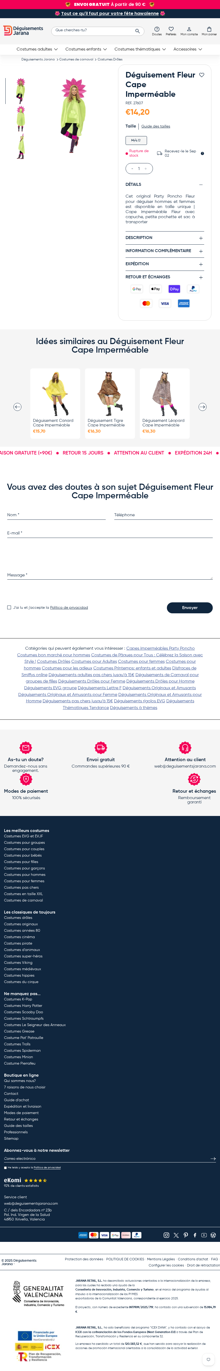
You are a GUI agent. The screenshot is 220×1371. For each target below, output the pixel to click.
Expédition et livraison (22, 1106)
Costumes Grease (19, 1031)
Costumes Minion (18, 1057)
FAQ (214, 1259)
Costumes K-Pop (18, 999)
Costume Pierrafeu (19, 1063)
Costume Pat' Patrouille (23, 1038)
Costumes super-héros (23, 956)
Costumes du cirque (21, 982)
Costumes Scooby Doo (23, 1012)
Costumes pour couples (24, 849)
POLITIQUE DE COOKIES (125, 1259)
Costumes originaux (21, 924)
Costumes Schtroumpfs (23, 1018)
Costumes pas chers (21, 887)
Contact (11, 1094)
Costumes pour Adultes (94, 662)
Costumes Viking (18, 963)
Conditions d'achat (193, 1259)
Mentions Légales (161, 1259)
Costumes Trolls (17, 1044)
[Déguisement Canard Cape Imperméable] (55, 394)
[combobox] (97, 31)
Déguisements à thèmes (133, 708)
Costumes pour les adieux (67, 668)
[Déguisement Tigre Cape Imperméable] (110, 394)
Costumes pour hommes (24, 875)
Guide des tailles (18, 1126)
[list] (73, 115)
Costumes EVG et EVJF (23, 836)
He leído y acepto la (34, 1167)
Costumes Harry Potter (23, 1006)
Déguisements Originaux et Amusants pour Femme (67, 695)
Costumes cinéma (19, 937)
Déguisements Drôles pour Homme (160, 681)
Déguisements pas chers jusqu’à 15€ (78, 701)
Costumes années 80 (22, 931)
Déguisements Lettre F (100, 688)
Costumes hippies (19, 975)
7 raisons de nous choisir (24, 1087)
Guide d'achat (16, 1100)
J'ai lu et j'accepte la (50, 608)
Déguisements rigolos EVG (139, 701)
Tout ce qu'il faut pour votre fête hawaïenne (110, 13)
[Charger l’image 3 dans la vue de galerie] (21, 146)
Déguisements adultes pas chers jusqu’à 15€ (91, 675)
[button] (209, 31)
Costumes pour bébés (23, 855)
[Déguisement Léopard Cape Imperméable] (164, 394)
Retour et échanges (21, 1119)
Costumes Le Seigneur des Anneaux (35, 1025)
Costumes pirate (18, 943)
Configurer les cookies (166, 1265)
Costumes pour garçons (24, 868)
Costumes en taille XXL (23, 894)
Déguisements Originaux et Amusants (159, 688)
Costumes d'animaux (22, 950)
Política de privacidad (69, 608)
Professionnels (16, 1132)
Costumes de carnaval (76, 59)
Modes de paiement (21, 1113)
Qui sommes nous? (20, 1081)
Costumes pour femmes (141, 662)
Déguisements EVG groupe (50, 688)
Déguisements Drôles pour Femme (91, 681)
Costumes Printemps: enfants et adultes (132, 668)
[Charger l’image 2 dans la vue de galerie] (21, 119)
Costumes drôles (18, 918)
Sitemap (11, 1139)
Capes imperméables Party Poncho (160, 648)
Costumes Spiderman (22, 1051)
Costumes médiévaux (22, 969)
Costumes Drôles (110, 59)
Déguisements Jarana (38, 59)
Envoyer (189, 608)
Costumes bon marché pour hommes (53, 655)
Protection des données (84, 1259)
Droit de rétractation (203, 1265)
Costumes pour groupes (24, 843)
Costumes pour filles (21, 862)
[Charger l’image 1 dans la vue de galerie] (21, 91)
